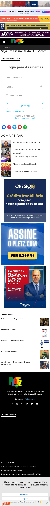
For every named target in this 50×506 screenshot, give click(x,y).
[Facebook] (4, 127)
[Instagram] (9, 127)
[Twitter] (14, 127)
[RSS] (27, 404)
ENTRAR (25, 106)
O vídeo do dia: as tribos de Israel (25, 171)
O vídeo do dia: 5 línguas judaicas (25, 157)
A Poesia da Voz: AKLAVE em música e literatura (18, 467)
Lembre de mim (15, 96)
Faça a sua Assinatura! (25, 118)
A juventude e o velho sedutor (11, 470)
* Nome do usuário (14, 78)
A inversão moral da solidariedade (25, 164)
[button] (25, 503)
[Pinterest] (22, 404)
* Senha (9, 87)
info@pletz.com (29, 399)
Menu (7, 47)
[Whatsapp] (25, 127)
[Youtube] (19, 127)
